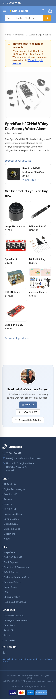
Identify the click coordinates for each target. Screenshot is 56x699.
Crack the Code (12, 529)
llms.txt (7, 635)
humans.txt (9, 640)
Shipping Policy (12, 597)
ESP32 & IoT (10, 509)
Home (8, 34)
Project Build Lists (13, 514)
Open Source (11, 524)
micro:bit (8, 504)
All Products (10, 484)
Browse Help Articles (30, 420)
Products (20, 34)
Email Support (11, 562)
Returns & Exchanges (15, 602)
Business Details (12, 582)
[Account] (43, 11)
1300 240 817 (29, 412)
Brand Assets (10, 587)
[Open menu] (4, 11)
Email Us (30, 404)
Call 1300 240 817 (13, 557)
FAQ (6, 592)
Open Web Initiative (14, 615)
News (7, 538)
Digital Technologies (14, 489)
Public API (9, 630)
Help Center (10, 552)
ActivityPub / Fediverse (16, 620)
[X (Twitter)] (4, 652)
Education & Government (16, 567)
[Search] (47, 18)
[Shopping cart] (50, 10)
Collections (9, 533)
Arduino (8, 499)
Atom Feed (9, 625)
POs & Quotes (11, 572)
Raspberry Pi (10, 494)
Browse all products (16, 338)
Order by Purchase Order (17, 577)
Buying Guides (11, 519)
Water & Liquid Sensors (41, 34)
